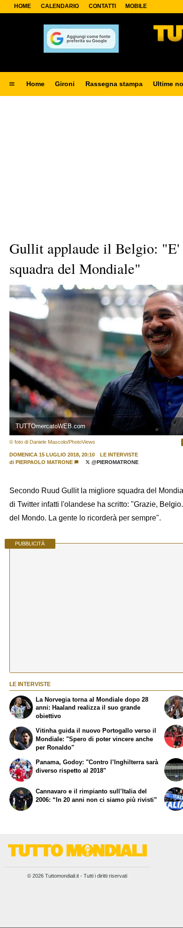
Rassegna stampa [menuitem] (114, 84)
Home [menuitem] (35, 84)
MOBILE (136, 6)
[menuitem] (12, 84)
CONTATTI (102, 6)
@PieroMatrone (114, 462)
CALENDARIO (60, 6)
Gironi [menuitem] (65, 84)
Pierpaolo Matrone (44, 462)
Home (22, 6)
